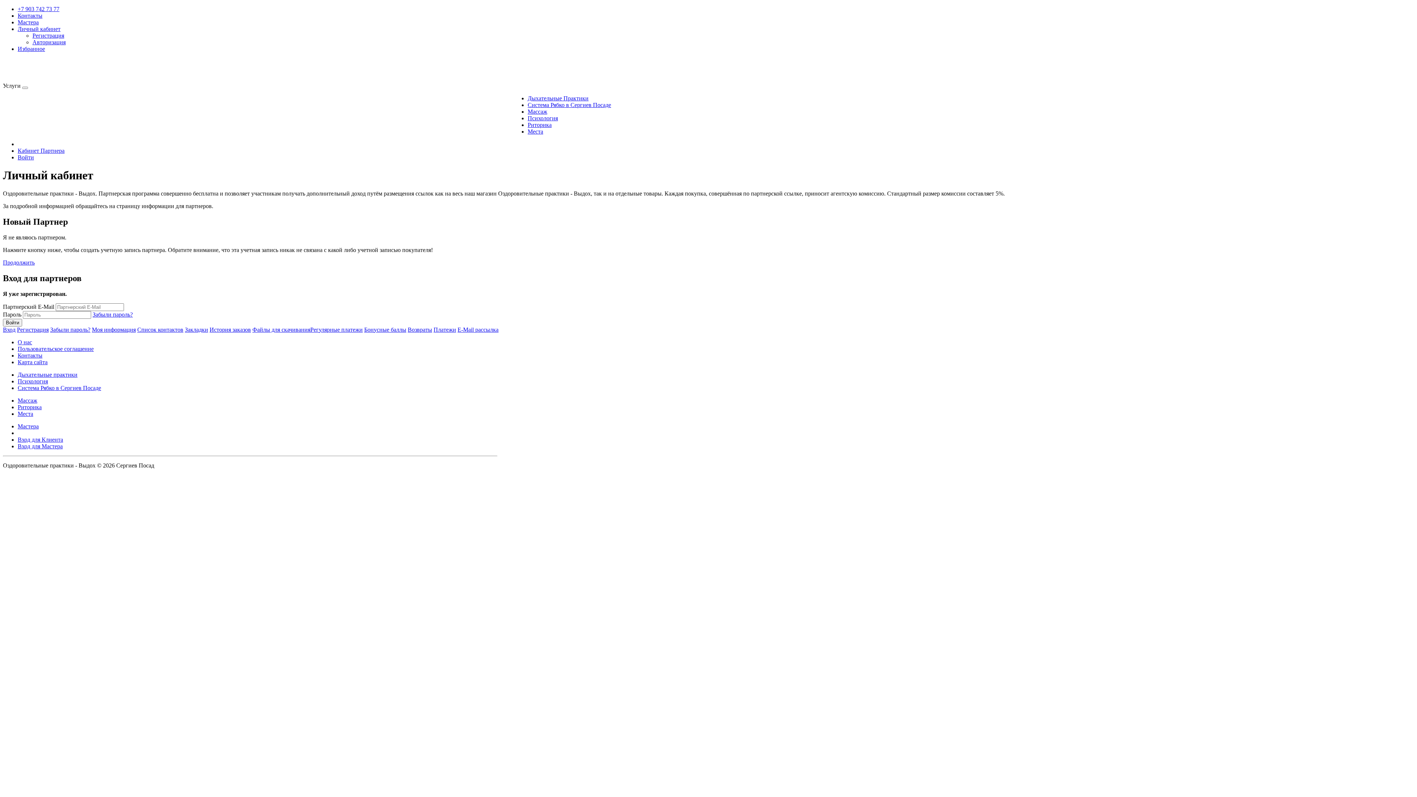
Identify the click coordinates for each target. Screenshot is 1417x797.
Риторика (540, 125)
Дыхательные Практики (558, 98)
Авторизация (49, 42)
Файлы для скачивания (281, 330)
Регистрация (48, 35)
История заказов (230, 330)
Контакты (30, 16)
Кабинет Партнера (41, 151)
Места (535, 131)
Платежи (445, 330)
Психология (543, 118)
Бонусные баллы (385, 330)
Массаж (537, 111)
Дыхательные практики (47, 375)
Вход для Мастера (40, 446)
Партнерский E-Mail (28, 307)
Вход (9, 330)
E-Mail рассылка (478, 330)
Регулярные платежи (336, 330)
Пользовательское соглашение (56, 349)
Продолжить (19, 262)
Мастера (28, 22)
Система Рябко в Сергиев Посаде (569, 105)
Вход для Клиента (40, 440)
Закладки (196, 330)
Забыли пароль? (113, 314)
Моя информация (114, 330)
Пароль (12, 314)
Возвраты (420, 330)
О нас (25, 342)
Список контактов (160, 330)
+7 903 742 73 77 (38, 9)
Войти (26, 157)
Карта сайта (33, 362)
